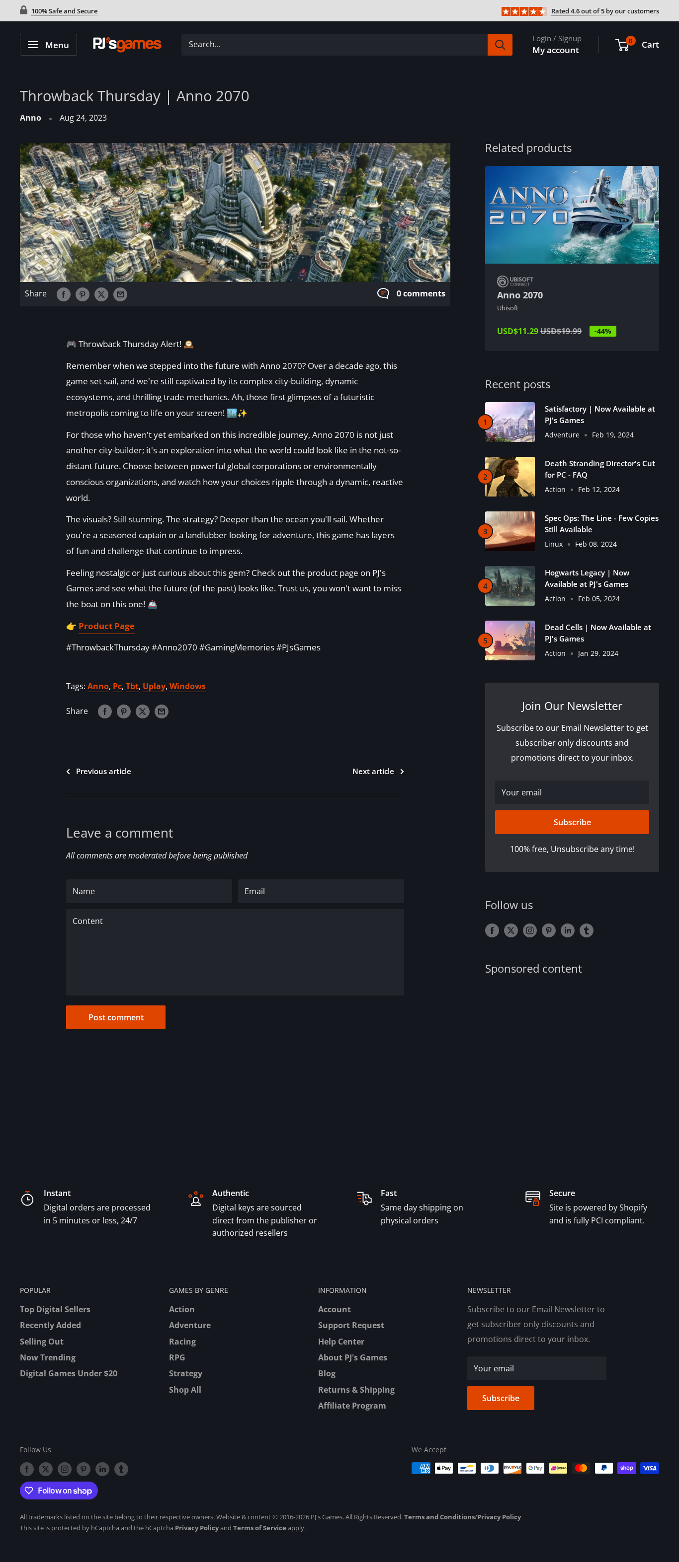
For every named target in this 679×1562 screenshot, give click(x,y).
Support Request (351, 1325)
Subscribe (572, 822)
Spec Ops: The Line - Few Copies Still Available (602, 523)
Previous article (103, 771)
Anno (30, 117)
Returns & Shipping (356, 1389)
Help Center (341, 1341)
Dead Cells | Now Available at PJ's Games (598, 632)
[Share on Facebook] (64, 293)
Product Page (107, 626)
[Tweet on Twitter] (101, 293)
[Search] (500, 45)
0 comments (421, 293)
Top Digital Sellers (55, 1309)
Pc (117, 686)
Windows (188, 686)
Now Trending (48, 1357)
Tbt (132, 686)
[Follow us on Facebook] (492, 930)
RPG (177, 1357)
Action (182, 1309)
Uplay (154, 686)
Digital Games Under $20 (68, 1373)
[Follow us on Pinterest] (549, 930)
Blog (327, 1373)
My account (555, 50)
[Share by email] (120, 293)
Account (334, 1309)
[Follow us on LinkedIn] (568, 930)
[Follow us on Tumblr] (587, 930)
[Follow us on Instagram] (530, 930)
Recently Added (50, 1325)
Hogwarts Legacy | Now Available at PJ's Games (587, 578)
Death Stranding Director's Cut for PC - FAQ (600, 469)
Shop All (185, 1389)
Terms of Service (259, 1527)
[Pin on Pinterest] (82, 293)
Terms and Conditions (439, 1516)
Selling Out (42, 1341)
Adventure (190, 1325)
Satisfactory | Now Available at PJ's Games (600, 414)
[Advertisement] (572, 1064)
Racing (182, 1341)
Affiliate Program (352, 1405)
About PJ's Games (352, 1357)
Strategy (185, 1373)
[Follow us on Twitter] (511, 930)
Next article (373, 771)
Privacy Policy (499, 1516)
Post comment (116, 1017)
